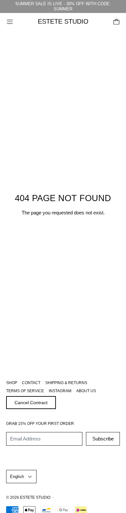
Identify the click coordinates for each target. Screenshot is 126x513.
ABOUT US (86, 391)
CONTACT (31, 383)
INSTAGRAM (60, 391)
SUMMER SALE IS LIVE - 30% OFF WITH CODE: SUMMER (63, 6)
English (17, 476)
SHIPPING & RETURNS (66, 383)
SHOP (11, 383)
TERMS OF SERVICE (25, 391)
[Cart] (116, 22)
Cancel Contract (31, 402)
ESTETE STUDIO (35, 497)
